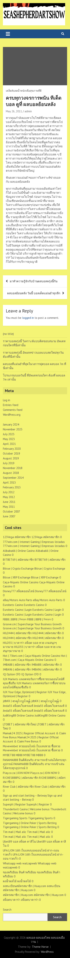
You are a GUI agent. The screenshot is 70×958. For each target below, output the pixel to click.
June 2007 (9, 516)
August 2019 (11, 458)
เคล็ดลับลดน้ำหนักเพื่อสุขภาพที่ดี (23, 90)
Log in (6, 400)
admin (28, 111)
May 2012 (9, 497)
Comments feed (12, 410)
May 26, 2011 (14, 111)
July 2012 (8, 492)
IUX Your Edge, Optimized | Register (25, 692)
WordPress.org (11, 414)
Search (7, 909)
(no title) (8, 334)
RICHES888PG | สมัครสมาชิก (20, 778)
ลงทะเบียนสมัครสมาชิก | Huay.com (24, 886)
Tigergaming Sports (15, 818)
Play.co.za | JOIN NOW (16, 773)
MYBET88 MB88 (13, 755)
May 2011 (9, 506)
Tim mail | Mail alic (14, 832)
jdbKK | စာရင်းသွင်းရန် (17, 701)
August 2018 (11, 473)
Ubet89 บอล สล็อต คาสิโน (19, 841)
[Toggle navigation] (8, 33)
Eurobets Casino (13, 605)
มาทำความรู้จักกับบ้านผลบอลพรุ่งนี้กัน (33, 281)
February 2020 (12, 448)
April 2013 (9, 482)
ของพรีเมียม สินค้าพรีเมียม (19, 872)
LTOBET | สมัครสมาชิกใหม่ (19, 724)
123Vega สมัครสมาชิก (17, 537)
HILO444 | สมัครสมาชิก (17, 633)
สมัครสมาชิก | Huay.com (18, 895)
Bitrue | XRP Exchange (16, 577)
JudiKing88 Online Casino (18, 715)
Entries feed (10, 405)
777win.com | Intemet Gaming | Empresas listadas (34, 542)
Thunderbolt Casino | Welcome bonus (26, 809)
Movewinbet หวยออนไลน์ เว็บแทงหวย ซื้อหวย (31, 746)
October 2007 (11, 511)
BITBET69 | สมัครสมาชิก (18, 559)
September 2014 (13, 477)
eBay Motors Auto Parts (17, 600)
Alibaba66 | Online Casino (19, 551)
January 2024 (11, 424)
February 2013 (12, 487)
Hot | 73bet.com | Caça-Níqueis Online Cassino (31, 656)
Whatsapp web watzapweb (20, 863)
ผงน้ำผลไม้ (10, 881)
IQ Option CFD (11, 674)
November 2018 (12, 468)
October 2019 (11, 453)
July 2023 (8, 434)
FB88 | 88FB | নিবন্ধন (14, 619)
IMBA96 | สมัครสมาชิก (17, 669)
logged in (28, 318)
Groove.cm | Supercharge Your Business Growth (32, 624)
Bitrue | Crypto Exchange (18, 568)
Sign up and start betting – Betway (25, 795)
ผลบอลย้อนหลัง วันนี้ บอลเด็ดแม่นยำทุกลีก (33, 293)
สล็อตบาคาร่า (11, 900)
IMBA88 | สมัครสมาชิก (17, 664)
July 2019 (8, 463)
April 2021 (9, 444)
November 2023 (12, 429)
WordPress (47, 952)
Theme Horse (40, 947)
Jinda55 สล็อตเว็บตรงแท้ (18, 706)
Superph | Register (14, 804)
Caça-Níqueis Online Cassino (20, 582)
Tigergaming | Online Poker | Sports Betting (30, 823)
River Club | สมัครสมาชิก (18, 786)
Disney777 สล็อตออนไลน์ (18, 591)
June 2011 (9, 502)
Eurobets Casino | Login (17, 610)
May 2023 (9, 439)
